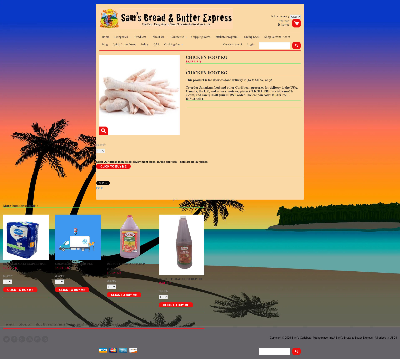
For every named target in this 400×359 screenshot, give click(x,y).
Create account (232, 44)
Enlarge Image (103, 131)
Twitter (6, 339)
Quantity (101, 145)
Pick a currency (280, 16)
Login (250, 44)
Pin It (99, 188)
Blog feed (45, 339)
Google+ (22, 339)
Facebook (14, 339)
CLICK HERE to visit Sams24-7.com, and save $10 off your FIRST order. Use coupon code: (239, 93)
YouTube (29, 339)
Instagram (37, 339)
